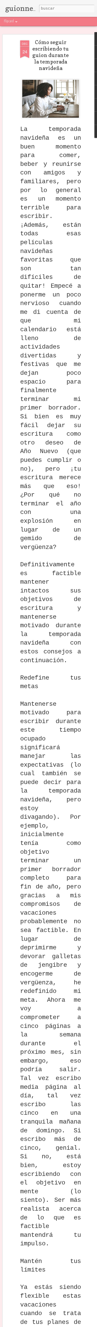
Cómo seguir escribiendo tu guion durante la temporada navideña (50, 55)
